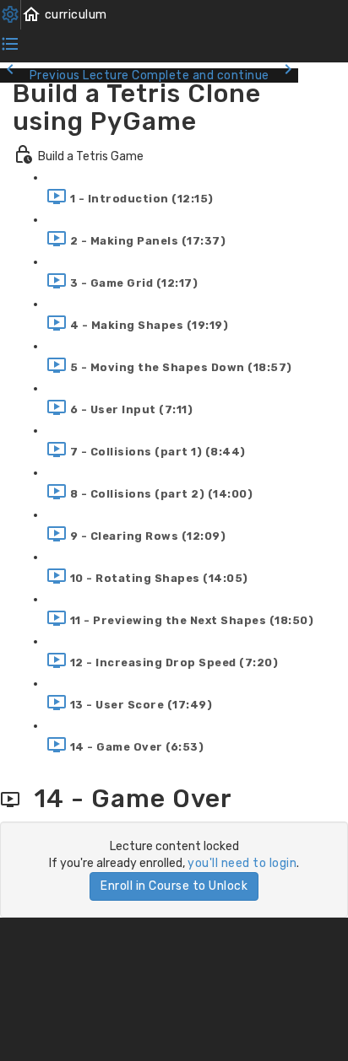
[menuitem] (10, 15)
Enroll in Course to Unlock (174, 886)
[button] (64, 15)
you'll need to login (242, 863)
